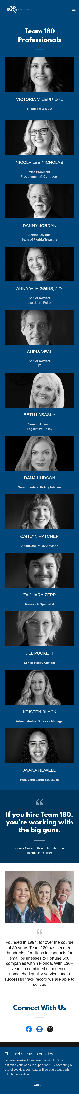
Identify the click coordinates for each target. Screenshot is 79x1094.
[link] (18, 9)
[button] (73, 9)
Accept (39, 1084)
